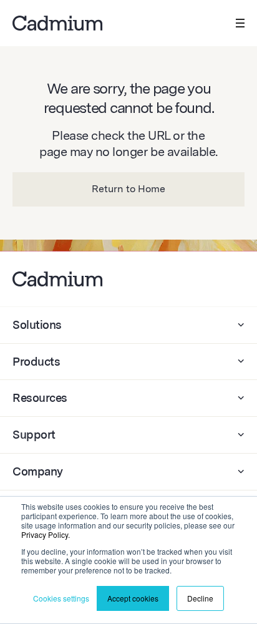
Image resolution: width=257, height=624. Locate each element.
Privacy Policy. (45, 534)
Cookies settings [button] (61, 598)
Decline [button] (200, 598)
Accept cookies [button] (132, 598)
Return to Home (128, 189)
